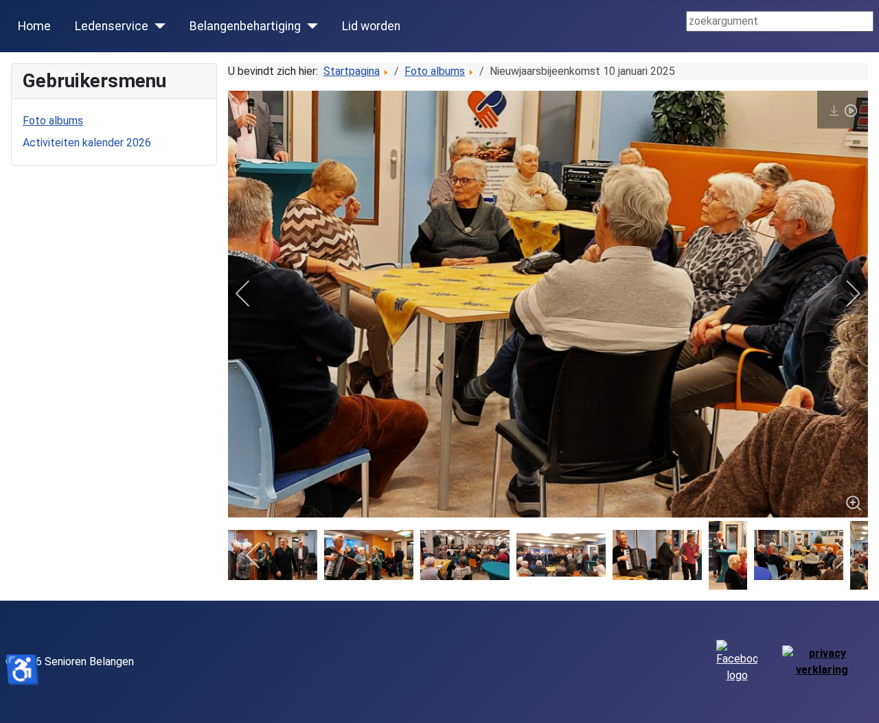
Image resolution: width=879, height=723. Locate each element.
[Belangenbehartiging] (309, 26)
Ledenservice (111, 26)
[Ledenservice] (156, 26)
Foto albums (53, 120)
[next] (844, 293)
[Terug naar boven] (862, 706)
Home (34, 26)
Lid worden (371, 26)
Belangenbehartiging (245, 26)
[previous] (252, 293)
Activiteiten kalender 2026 (87, 142)
